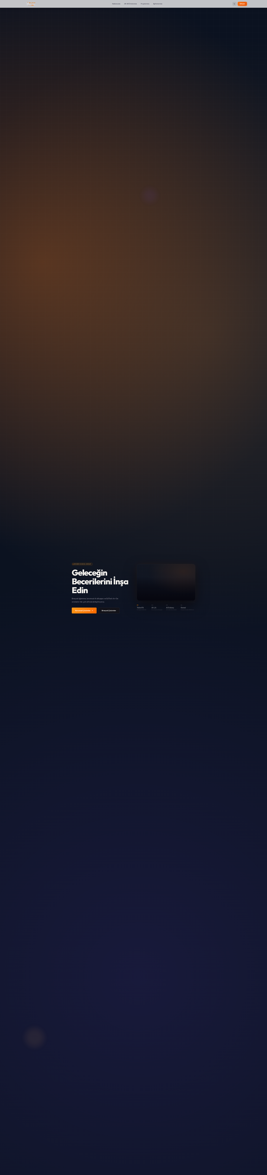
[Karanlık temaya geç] (234, 4)
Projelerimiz (145, 4)
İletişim (242, 4)
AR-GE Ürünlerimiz (130, 4)
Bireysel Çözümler (109, 611)
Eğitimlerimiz (157, 4)
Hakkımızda (116, 4)
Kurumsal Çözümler (83, 611)
